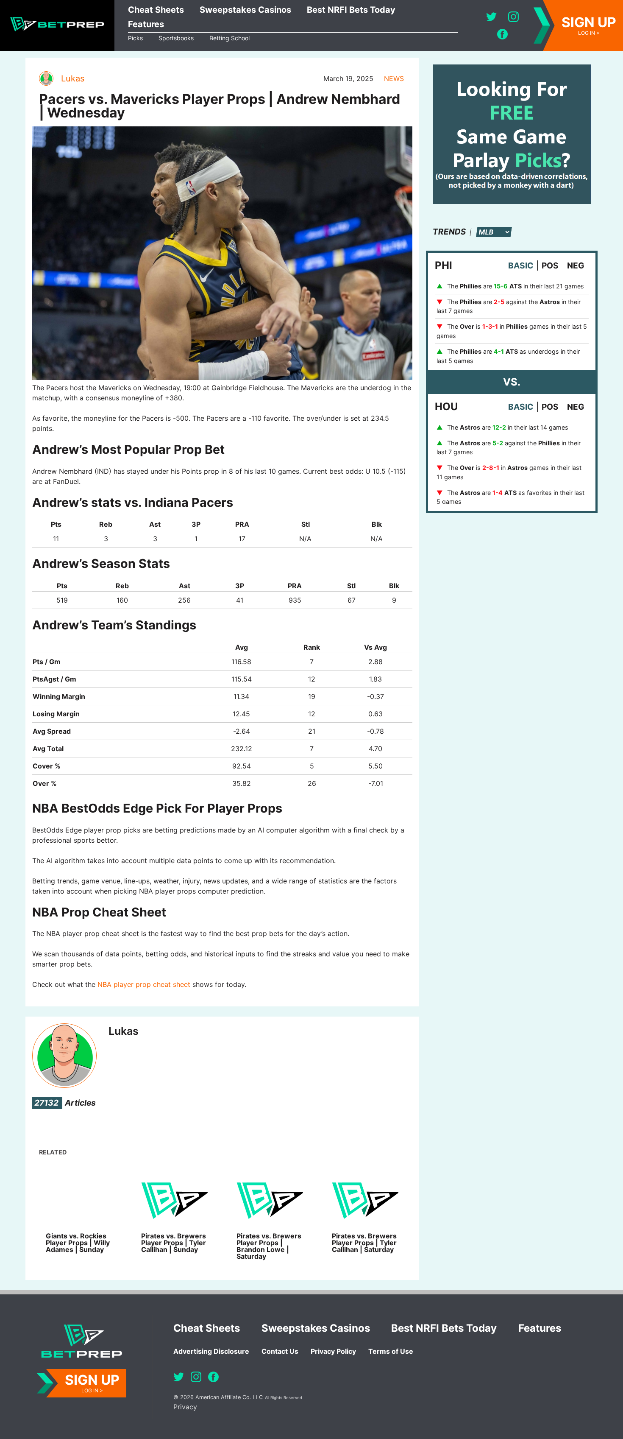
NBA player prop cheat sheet (143, 984)
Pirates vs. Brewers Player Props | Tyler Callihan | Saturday (364, 1243)
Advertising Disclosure (211, 1351)
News (394, 78)
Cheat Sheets (156, 10)
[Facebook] (502, 34)
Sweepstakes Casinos (245, 10)
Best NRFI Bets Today (351, 10)
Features (146, 24)
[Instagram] (513, 16)
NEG (575, 265)
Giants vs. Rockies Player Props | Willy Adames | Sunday (78, 1243)
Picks (135, 38)
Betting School (229, 38)
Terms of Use (390, 1351)
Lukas (72, 78)
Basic (520, 265)
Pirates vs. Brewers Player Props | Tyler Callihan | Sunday (173, 1243)
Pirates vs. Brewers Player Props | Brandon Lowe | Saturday (268, 1246)
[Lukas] (46, 78)
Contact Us (279, 1351)
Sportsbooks (176, 38)
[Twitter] (491, 16)
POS (550, 265)
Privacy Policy (333, 1351)
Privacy (185, 1407)
